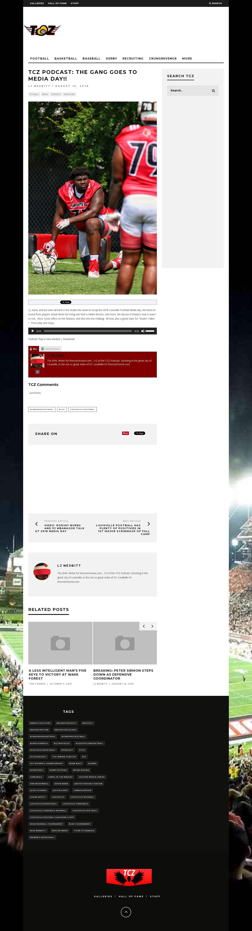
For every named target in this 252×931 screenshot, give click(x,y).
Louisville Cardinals (75, 804)
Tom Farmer (37, 684)
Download (69, 339)
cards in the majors (60, 777)
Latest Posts (52, 348)
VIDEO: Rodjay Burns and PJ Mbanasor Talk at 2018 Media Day (60, 528)
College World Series (92, 777)
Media (45, 94)
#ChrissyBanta (39, 743)
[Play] (32, 331)
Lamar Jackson (82, 790)
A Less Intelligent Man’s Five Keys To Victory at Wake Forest (58, 675)
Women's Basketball (42, 837)
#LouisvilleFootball (42, 750)
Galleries (37, 3)
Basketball (66, 58)
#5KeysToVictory (40, 723)
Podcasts (56, 94)
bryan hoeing (81, 770)
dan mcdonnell (39, 783)
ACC (84, 757)
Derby (111, 58)
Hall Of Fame (57, 3)
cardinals (36, 777)
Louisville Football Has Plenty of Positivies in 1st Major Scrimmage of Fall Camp (123, 529)
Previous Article (56, 521)
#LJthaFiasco (62, 743)
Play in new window (49, 339)
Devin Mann (61, 783)
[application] (92, 331)
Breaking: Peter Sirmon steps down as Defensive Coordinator (123, 675)
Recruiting (133, 58)
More (187, 58)
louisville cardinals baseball (48, 810)
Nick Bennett (38, 830)
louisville (58, 797)
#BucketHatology (65, 730)
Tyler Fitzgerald (84, 830)
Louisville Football (82, 409)
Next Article (132, 521)
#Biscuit (88, 723)
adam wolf (75, 763)
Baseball (92, 58)
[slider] (150, 331)
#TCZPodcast (38, 757)
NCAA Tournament (80, 824)
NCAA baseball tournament (46, 824)
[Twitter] (37, 372)
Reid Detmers (60, 830)
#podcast (67, 750)
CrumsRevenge (163, 58)
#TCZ (62, 409)
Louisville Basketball (43, 804)
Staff (75, 3)
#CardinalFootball (41, 409)
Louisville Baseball (82, 797)
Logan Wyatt (38, 797)
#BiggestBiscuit (66, 723)
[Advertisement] (166, 31)
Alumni (92, 763)
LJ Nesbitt (39, 86)
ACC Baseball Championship (46, 763)
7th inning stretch (64, 757)
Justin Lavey (60, 790)
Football (39, 58)
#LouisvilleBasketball (89, 743)
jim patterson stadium (88, 783)
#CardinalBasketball (43, 736)
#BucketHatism (39, 730)
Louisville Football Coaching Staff (52, 817)
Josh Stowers (38, 790)
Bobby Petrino (58, 770)
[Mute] (143, 331)
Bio (35, 348)
